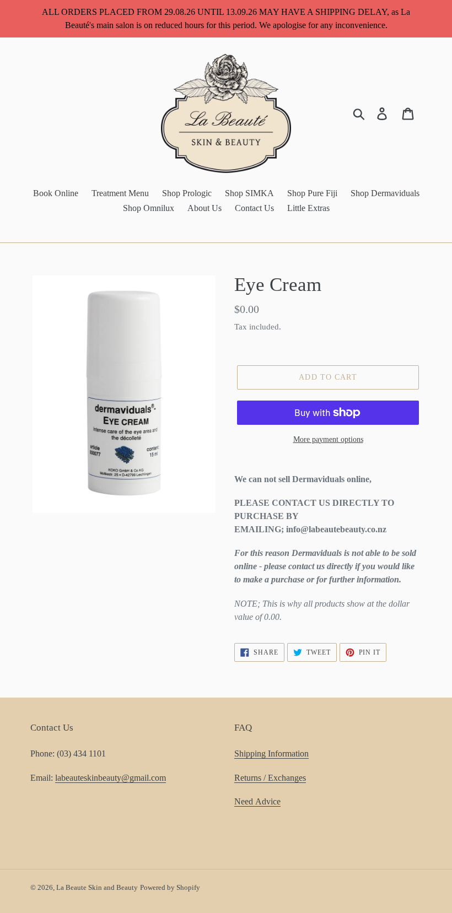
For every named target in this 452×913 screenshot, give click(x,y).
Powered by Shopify (170, 887)
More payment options (328, 439)
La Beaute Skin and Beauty (97, 887)
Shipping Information (271, 753)
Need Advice (257, 801)
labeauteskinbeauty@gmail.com (110, 777)
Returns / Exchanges (270, 777)
